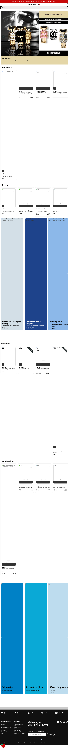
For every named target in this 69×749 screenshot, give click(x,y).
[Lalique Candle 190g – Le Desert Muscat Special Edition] (60, 80)
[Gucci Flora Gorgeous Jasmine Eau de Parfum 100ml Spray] (60, 474)
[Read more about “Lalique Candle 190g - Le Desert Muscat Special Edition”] (54, 88)
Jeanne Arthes (22, 208)
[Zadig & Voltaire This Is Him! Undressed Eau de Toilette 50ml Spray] (43, 474)
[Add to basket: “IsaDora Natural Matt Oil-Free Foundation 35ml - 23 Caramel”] (26, 88)
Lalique (55, 91)
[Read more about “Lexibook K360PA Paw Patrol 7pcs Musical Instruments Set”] (3, 206)
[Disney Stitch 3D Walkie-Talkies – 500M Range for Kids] (9, 356)
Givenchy (4, 567)
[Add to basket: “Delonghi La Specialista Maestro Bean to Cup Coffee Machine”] (43, 364)
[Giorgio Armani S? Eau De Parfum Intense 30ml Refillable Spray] (26, 474)
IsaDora (20, 91)
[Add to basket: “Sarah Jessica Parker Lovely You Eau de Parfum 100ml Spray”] (43, 206)
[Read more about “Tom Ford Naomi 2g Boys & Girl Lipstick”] (54, 447)
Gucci (54, 484)
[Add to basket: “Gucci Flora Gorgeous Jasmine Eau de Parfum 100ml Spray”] (60, 482)
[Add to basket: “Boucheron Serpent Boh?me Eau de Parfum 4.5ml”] (60, 206)
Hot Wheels (21, 367)
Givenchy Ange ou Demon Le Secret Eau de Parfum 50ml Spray (8, 570)
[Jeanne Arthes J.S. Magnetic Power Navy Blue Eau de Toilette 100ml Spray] (26, 198)
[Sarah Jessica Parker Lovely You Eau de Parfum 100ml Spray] (43, 198)
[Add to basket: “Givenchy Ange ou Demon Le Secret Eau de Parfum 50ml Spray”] (9, 564)
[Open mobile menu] (1, 4)
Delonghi (38, 367)
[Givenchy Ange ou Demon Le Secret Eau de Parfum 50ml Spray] (9, 515)
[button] (3, 36)
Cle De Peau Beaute (40, 91)
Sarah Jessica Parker (41, 208)
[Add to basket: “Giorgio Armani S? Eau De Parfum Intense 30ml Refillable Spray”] (26, 482)
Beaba (3, 173)
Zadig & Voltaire (39, 484)
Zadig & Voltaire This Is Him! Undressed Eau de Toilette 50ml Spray (43, 487)
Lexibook (4, 208)
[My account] (64, 4)
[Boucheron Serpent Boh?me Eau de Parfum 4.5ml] (60, 198)
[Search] (66, 7)
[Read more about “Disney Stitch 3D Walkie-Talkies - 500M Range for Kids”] (3, 364)
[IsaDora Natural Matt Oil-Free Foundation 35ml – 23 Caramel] (26, 80)
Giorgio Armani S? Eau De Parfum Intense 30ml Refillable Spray (25, 487)
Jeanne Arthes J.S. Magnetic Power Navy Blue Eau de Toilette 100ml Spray (26, 211)
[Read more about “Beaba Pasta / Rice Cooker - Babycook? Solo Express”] (3, 171)
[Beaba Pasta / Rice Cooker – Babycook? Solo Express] (9, 121)
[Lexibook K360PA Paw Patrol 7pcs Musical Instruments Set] (9, 198)
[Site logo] (34, 4)
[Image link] (12, 268)
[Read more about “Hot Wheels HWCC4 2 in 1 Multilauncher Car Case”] (20, 364)
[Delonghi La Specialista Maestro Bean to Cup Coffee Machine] (43, 356)
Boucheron (55, 208)
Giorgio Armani (22, 484)
